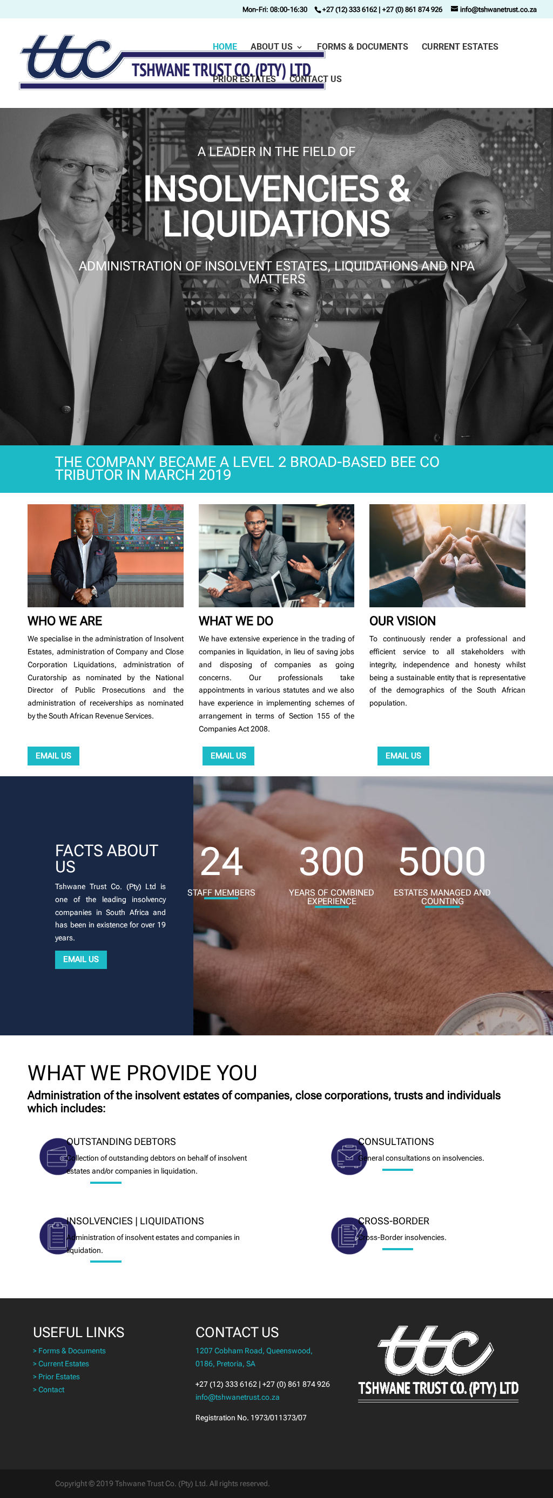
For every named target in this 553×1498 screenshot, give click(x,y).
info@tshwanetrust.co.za (237, 1397)
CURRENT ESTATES (460, 47)
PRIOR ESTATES (244, 80)
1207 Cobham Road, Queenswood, (254, 1350)
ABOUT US (272, 47)
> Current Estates (61, 1363)
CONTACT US (315, 80)
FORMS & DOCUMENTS (362, 47)
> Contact (48, 1389)
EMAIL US (53, 756)
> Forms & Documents (69, 1350)
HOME (225, 47)
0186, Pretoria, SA (225, 1363)
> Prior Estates (56, 1376)
